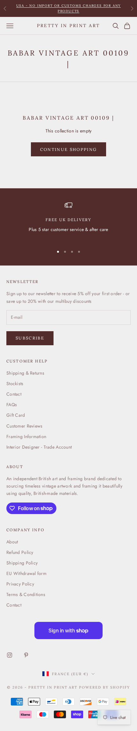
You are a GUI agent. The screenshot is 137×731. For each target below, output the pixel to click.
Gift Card (15, 415)
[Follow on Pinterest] (26, 655)
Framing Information (26, 436)
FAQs (11, 404)
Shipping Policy (22, 563)
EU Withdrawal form (26, 573)
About (12, 542)
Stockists (15, 383)
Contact (13, 394)
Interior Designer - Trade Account (39, 447)
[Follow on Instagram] (9, 655)
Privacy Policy (20, 584)
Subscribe (30, 338)
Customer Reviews (24, 426)
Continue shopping (68, 149)
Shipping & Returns (25, 373)
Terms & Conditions (25, 594)
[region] (68, 221)
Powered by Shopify (104, 687)
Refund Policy (19, 552)
